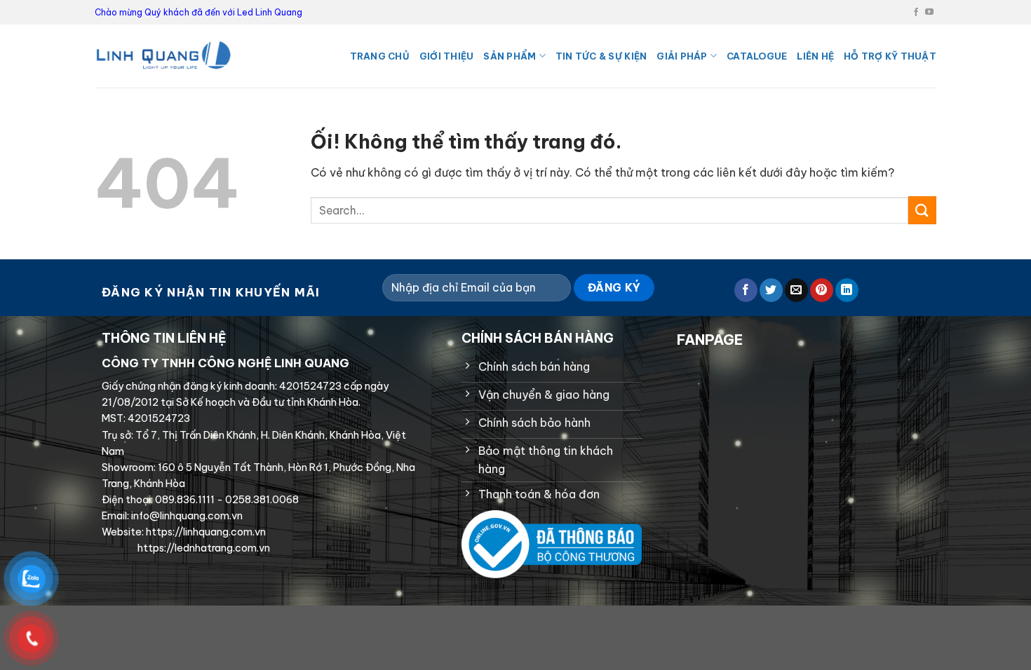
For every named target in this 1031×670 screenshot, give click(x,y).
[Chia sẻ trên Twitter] (771, 290)
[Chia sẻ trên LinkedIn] (846, 290)
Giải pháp (681, 56)
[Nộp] (922, 210)
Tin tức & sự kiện (601, 56)
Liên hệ (815, 56)
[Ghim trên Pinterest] (821, 290)
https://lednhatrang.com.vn (202, 548)
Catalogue (757, 56)
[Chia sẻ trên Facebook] (745, 290)
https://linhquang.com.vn (205, 532)
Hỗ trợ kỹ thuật (890, 56)
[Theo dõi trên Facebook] (916, 13)
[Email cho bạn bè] (796, 290)
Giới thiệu (446, 56)
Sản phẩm (509, 56)
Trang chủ (380, 56)
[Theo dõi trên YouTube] (929, 13)
